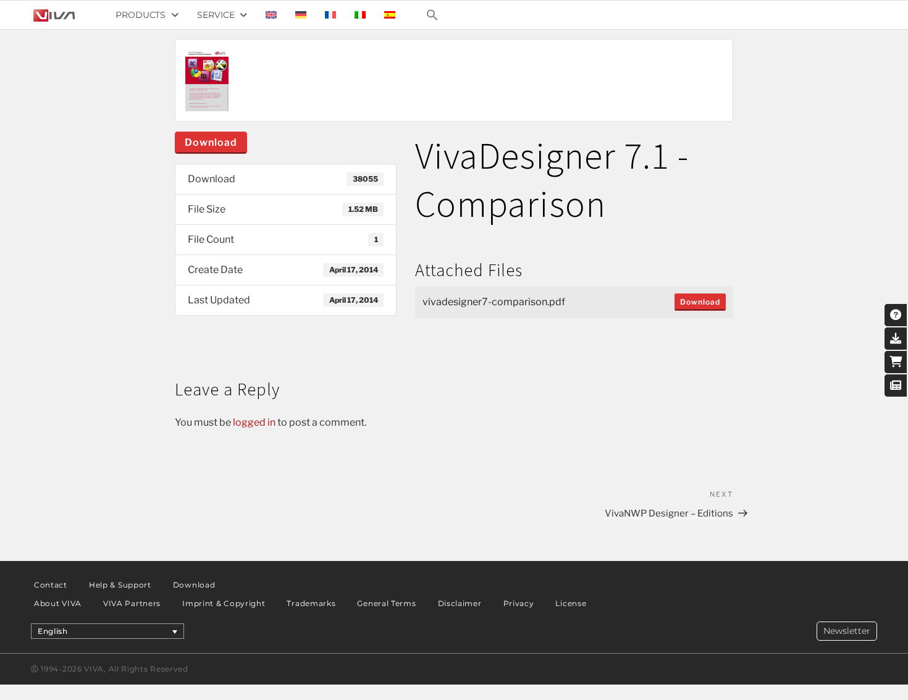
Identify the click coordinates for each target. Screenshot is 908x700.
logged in (254, 422)
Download (211, 142)
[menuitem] (271, 15)
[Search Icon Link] (432, 15)
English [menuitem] (53, 631)
